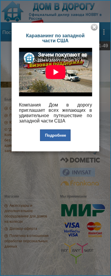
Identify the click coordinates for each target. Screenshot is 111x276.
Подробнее (55, 135)
